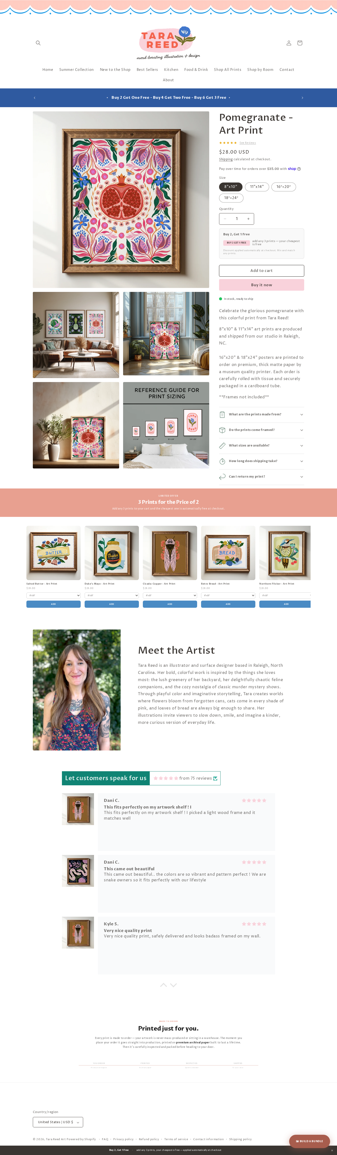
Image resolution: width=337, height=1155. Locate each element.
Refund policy (149, 1139)
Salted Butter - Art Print (41, 584)
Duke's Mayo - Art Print (100, 584)
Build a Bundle (309, 1141)
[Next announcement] (302, 97)
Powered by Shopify (81, 1139)
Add (53, 604)
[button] (38, 43)
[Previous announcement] (34, 97)
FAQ (105, 1139)
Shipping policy (240, 1139)
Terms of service (176, 1139)
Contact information (208, 1139)
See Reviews (248, 143)
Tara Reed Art (56, 1139)
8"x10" (230, 186)
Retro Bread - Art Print (215, 584)
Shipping (226, 159)
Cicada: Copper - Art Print (159, 584)
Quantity (226, 209)
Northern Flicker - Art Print (277, 584)
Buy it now (261, 284)
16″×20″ (284, 186)
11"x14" (257, 186)
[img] (166, 778)
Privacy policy (123, 1139)
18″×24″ (231, 198)
